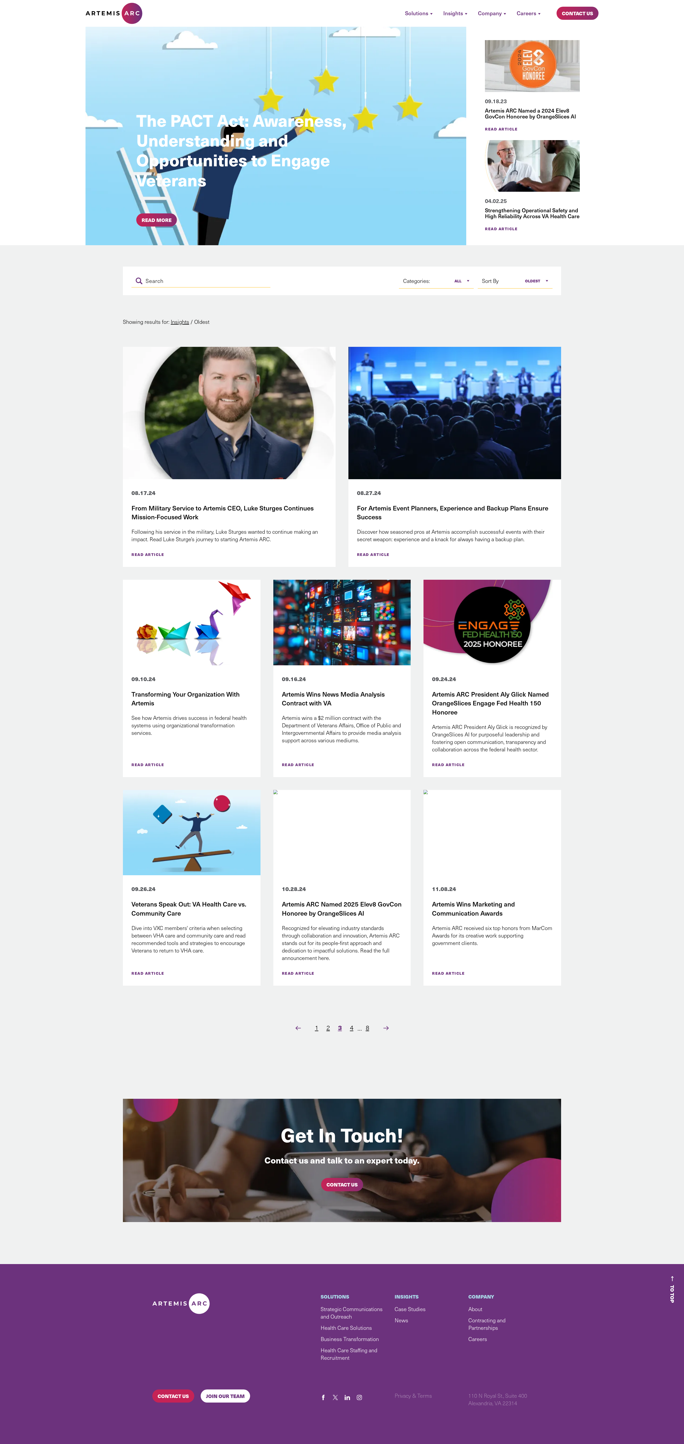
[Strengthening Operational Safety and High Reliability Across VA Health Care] (532, 166)
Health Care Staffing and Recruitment (349, 1353)
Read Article (501, 129)
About (475, 1309)
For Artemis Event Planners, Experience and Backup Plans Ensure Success (452, 512)
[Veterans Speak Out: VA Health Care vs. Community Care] (192, 832)
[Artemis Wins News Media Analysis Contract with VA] (342, 622)
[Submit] (139, 281)
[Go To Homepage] (114, 13)
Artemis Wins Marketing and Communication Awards (473, 908)
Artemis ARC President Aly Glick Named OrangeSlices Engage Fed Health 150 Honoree (490, 703)
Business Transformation (350, 1339)
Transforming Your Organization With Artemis (185, 698)
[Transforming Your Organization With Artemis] (192, 622)
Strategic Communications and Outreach (352, 1312)
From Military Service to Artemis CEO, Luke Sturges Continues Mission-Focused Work (222, 512)
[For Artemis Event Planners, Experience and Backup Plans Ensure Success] (454, 413)
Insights (180, 321)
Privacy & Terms (413, 1395)
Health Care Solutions (346, 1327)
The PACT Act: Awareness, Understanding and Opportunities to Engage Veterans (241, 149)
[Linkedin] (350, 1397)
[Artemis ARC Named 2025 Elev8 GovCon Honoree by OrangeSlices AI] (342, 832)
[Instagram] (362, 1397)
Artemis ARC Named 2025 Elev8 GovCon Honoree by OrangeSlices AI (342, 908)
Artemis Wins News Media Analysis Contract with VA (333, 698)
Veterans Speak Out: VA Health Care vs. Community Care (188, 908)
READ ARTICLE (147, 554)
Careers (477, 1339)
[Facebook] (326, 1397)
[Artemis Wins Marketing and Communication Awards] (492, 832)
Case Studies (410, 1309)
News (401, 1320)
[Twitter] (338, 1397)
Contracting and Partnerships (487, 1323)
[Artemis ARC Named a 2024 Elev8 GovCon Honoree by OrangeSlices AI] (532, 66)
